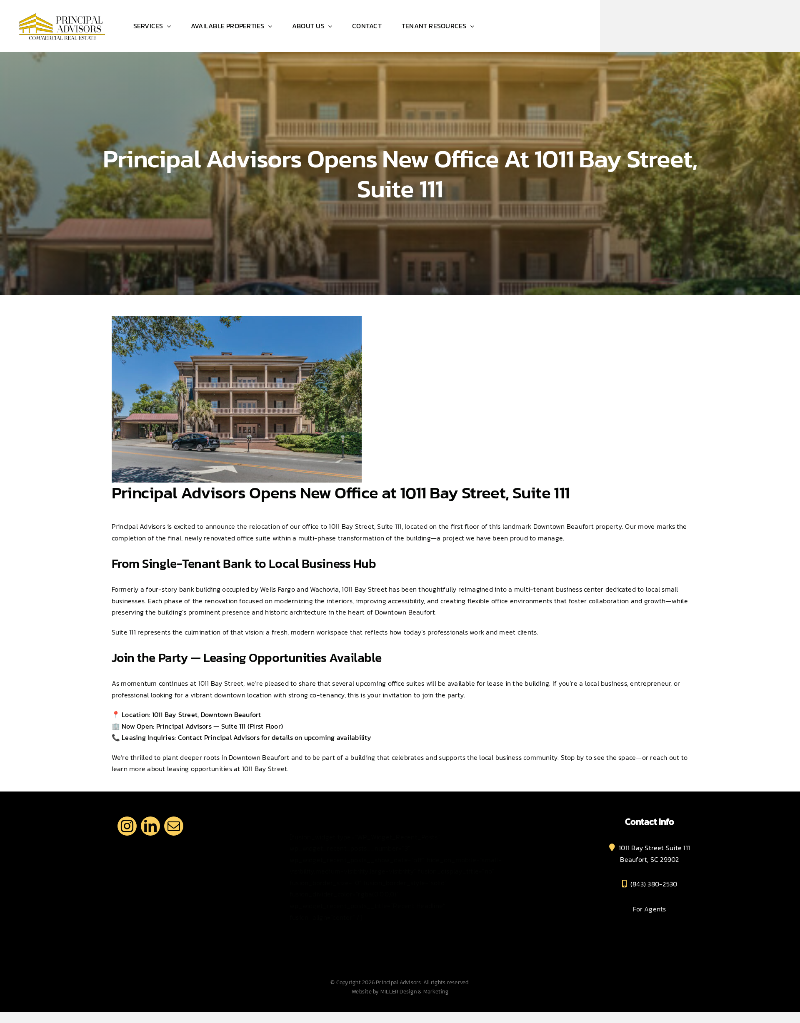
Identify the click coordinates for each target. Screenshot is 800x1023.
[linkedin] (150, 826)
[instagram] (127, 826)
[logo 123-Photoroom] (62, 12)
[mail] (173, 826)
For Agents (649, 909)
